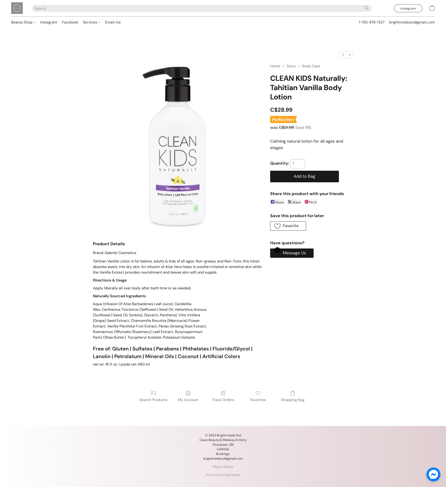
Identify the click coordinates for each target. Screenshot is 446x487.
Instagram (48, 22)
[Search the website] (366, 8)
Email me (113, 22)
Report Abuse (223, 466)
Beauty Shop (22, 22)
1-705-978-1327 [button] (371, 22)
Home (275, 66)
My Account (188, 399)
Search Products (153, 399)
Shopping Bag (293, 399)
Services (90, 22)
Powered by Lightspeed (223, 475)
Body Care (311, 66)
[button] (17, 8)
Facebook (70, 22)
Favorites (258, 399)
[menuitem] (343, 54)
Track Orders (223, 399)
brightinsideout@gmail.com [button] (412, 22)
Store (291, 66)
